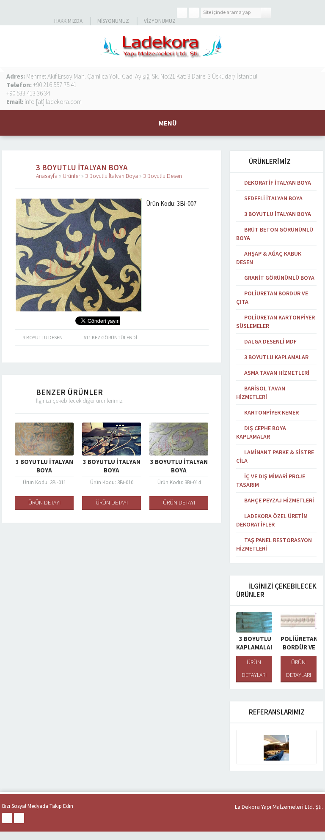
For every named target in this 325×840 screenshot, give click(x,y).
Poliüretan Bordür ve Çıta (261, 647)
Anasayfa (47, 176)
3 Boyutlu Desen (162, 176)
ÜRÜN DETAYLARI (260, 668)
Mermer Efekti (305, 643)
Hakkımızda (68, 21)
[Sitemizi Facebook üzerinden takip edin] (182, 13)
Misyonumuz (113, 21)
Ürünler (71, 176)
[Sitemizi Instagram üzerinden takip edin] (194, 13)
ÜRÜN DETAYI (54, 502)
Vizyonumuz (160, 21)
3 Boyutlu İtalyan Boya (111, 176)
